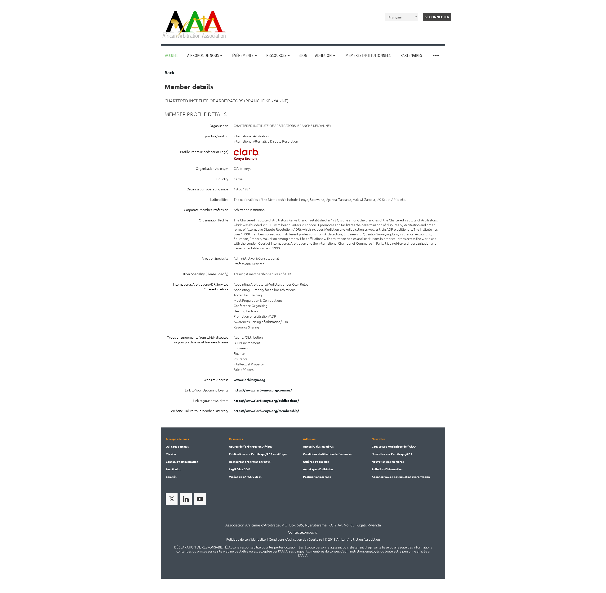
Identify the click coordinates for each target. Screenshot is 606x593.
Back (169, 72)
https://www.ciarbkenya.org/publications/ (266, 400)
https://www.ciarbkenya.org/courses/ (263, 390)
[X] (172, 499)
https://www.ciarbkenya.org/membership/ (266, 411)
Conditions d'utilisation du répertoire (295, 539)
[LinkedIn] (186, 499)
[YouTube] (200, 499)
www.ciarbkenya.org (249, 379)
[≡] (435, 55)
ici (316, 532)
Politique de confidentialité (246, 539)
